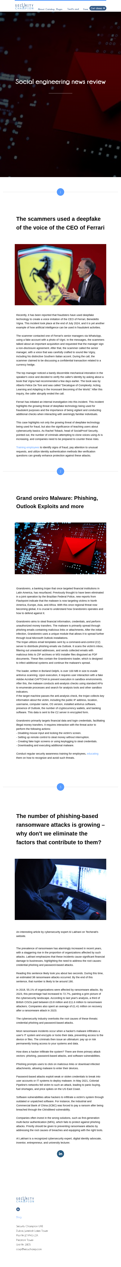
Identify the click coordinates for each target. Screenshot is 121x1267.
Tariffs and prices (73, 11)
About (41, 9)
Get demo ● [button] (98, 8)
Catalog (49, 9)
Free (85, 9)
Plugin (59, 9)
